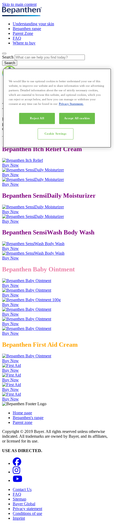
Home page (22, 413)
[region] (57, 108)
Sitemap (19, 499)
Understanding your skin (33, 24)
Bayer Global (24, 504)
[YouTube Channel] (17, 480)
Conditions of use (27, 513)
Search (8, 57)
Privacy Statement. (71, 103)
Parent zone (22, 422)
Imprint (19, 518)
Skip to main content (19, 4)
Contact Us (22, 489)
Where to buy (24, 43)
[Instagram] (16, 472)
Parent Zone (23, 33)
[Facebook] (17, 463)
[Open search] (4, 53)
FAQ (17, 38)
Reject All (37, 118)
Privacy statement (27, 508)
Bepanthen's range (28, 417)
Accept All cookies (77, 118)
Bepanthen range (27, 28)
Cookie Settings (56, 133)
